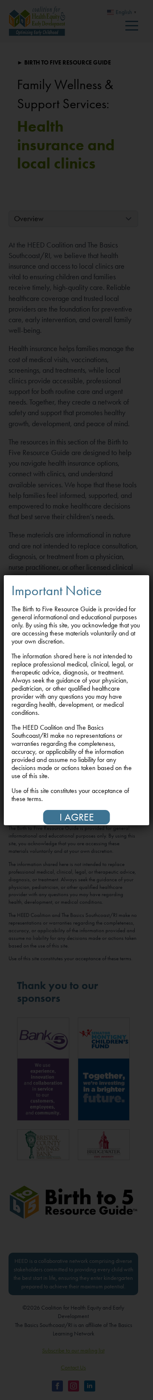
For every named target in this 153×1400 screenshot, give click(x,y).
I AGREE (77, 817)
